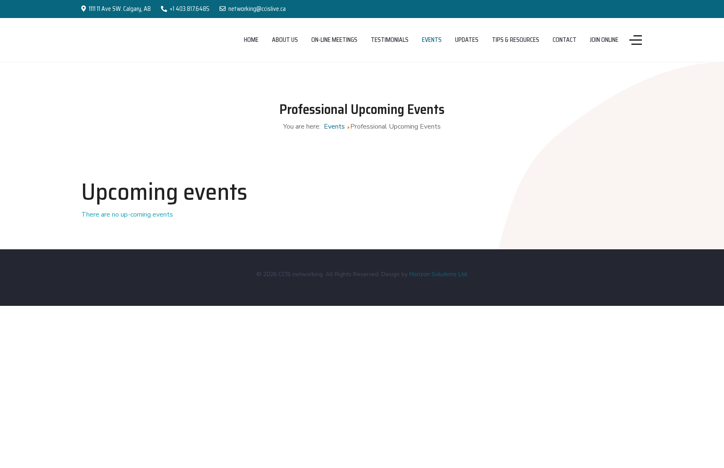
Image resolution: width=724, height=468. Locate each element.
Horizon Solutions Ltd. (438, 274)
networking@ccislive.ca (257, 8)
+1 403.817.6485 (189, 8)
